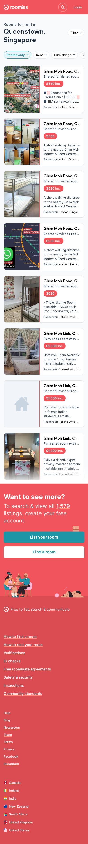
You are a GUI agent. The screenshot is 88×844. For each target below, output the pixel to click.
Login (78, 7)
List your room (44, 537)
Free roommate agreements (27, 669)
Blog (7, 720)
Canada (15, 782)
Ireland (14, 790)
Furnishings (62, 55)
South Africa (18, 814)
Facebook (11, 756)
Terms (8, 742)
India (12, 798)
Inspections (14, 685)
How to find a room (20, 636)
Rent (39, 55)
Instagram (11, 763)
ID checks (12, 661)
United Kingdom (21, 822)
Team (8, 735)
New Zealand (19, 806)
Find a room (44, 552)
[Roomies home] (16, 7)
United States (19, 830)
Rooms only (16, 55)
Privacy (9, 749)
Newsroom (12, 727)
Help (7, 713)
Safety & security (18, 677)
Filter (74, 33)
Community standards (23, 693)
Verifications (14, 653)
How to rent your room (23, 644)
